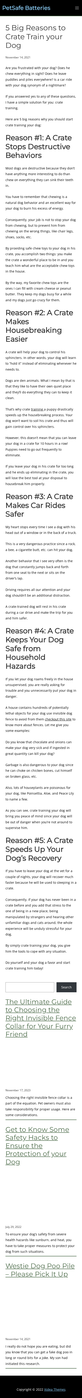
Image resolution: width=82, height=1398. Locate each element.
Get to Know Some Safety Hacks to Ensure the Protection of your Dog (37, 1145)
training (37, 409)
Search (66, 987)
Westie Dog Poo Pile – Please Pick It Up (40, 1270)
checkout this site (58, 719)
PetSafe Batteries (26, 8)
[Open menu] (77, 8)
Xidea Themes (55, 1389)
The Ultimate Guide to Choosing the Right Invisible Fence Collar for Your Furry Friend (40, 1018)
